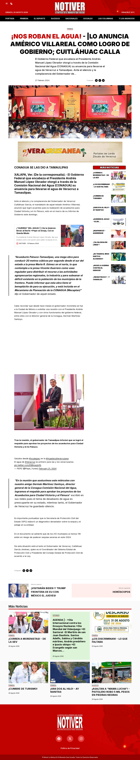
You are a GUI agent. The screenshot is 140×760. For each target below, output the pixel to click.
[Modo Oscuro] (11, 3)
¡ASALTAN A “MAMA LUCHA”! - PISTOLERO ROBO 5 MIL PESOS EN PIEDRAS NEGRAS (111, 691)
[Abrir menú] (6, 3)
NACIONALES (71, 18)
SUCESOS (55, 18)
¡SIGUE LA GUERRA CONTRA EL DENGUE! (101, 267)
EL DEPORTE (39, 18)
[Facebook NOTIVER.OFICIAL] (59, 738)
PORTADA (9, 18)
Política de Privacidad (70, 748)
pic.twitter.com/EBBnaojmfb (27, 465)
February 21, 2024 (47, 468)
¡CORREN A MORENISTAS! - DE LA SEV (101, 175)
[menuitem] (70, 748)
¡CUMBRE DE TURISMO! (23, 688)
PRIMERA (24, 18)
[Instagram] (81, 738)
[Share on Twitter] (96, 80)
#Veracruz (30, 462)
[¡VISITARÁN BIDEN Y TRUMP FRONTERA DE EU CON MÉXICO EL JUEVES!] (18, 590)
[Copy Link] (103, 80)
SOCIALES (88, 18)
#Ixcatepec (34, 458)
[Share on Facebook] (99, 80)
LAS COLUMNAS (105, 18)
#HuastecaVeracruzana (57, 458)
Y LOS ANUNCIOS (127, 18)
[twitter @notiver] (70, 738)
